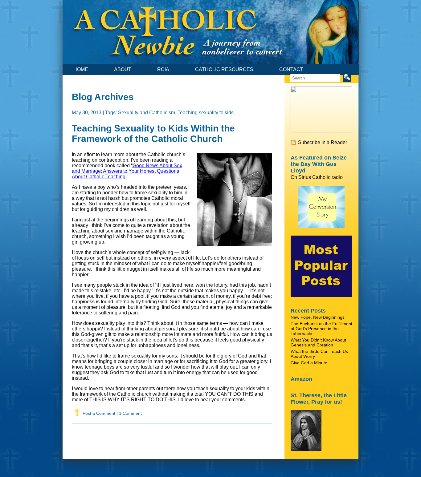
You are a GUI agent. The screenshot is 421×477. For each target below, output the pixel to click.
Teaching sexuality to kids (206, 112)
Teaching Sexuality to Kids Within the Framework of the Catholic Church (153, 133)
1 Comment (130, 413)
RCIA (163, 69)
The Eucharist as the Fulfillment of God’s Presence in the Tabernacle (321, 328)
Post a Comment (99, 413)
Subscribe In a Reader (322, 142)
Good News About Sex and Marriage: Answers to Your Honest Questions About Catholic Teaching (127, 171)
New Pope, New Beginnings (318, 317)
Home (80, 69)
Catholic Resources (224, 69)
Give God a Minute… (311, 362)
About (122, 69)
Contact (291, 69)
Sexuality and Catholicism (146, 112)
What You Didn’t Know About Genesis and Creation (318, 342)
